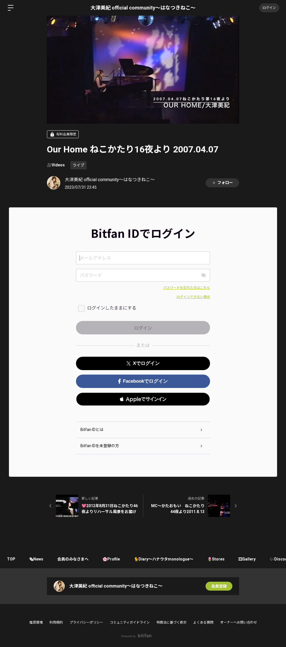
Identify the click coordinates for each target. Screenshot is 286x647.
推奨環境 (36, 622)
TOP (11, 559)
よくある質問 (203, 622)
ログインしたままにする (111, 308)
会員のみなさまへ (73, 559)
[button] (143, 399)
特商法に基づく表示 (171, 622)
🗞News (36, 559)
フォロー (225, 182)
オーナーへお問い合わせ (238, 622)
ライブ (78, 165)
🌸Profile (111, 559)
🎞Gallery (247, 559)
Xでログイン (146, 363)
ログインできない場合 (193, 297)
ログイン (269, 8)
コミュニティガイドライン (130, 622)
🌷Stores (216, 559)
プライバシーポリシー (86, 622)
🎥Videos (56, 165)
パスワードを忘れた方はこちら (186, 288)
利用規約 (56, 622)
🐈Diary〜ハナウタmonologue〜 (163, 559)
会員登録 (219, 586)
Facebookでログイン (145, 381)
